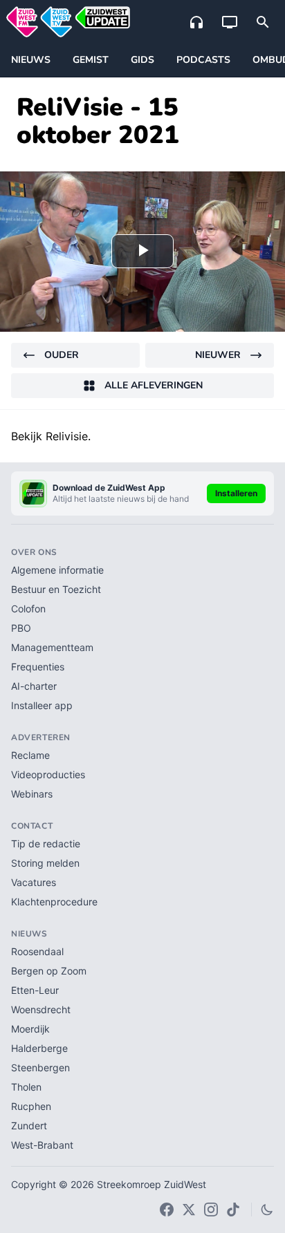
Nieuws (30, 59)
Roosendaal (37, 951)
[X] (189, 1209)
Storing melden (45, 863)
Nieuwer (218, 354)
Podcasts (203, 59)
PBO (21, 628)
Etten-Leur (35, 990)
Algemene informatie (57, 570)
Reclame (30, 755)
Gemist (91, 59)
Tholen (26, 1087)
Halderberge (39, 1048)
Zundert (29, 1125)
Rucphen (31, 1106)
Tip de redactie (45, 843)
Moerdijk (30, 1029)
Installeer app (42, 705)
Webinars (32, 794)
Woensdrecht (41, 1009)
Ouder (61, 354)
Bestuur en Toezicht (56, 589)
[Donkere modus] (267, 1209)
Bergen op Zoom (48, 971)
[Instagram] (211, 1209)
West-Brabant (42, 1145)
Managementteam (52, 647)
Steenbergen (40, 1067)
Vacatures (33, 882)
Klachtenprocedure (54, 901)
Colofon (28, 608)
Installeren (236, 493)
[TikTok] (233, 1209)
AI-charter (34, 686)
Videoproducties (48, 774)
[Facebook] (167, 1209)
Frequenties (37, 666)
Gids (142, 59)
